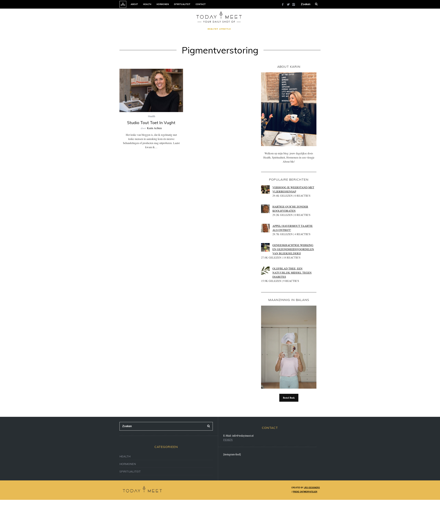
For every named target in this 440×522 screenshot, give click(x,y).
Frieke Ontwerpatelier (305, 492)
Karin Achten (154, 128)
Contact (201, 4)
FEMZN (228, 439)
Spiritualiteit (182, 4)
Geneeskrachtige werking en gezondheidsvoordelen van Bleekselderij (293, 249)
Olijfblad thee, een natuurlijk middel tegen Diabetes (292, 272)
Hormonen (163, 4)
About (134, 4)
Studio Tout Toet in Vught (151, 122)
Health (147, 4)
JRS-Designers (312, 487)
